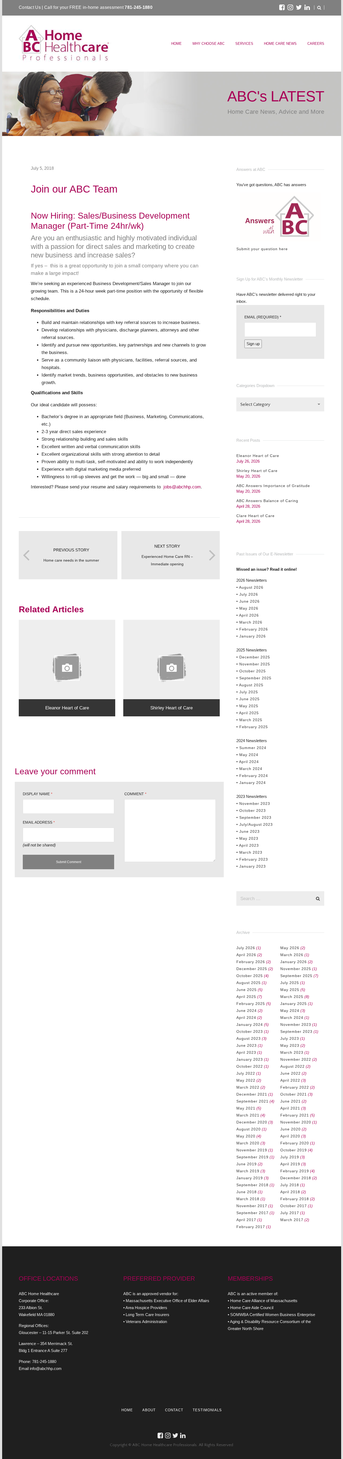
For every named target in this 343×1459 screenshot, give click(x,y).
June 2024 (246, 1010)
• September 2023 (253, 817)
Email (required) (262, 317)
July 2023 (289, 1038)
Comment (135, 794)
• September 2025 (253, 678)
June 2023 (246, 1045)
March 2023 (291, 1052)
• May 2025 (247, 706)
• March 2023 (249, 852)
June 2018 (246, 1192)
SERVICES (244, 44)
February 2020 (294, 1143)
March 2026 (291, 955)
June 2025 (246, 990)
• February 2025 (252, 727)
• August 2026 (249, 587)
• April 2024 (247, 762)
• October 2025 (251, 671)
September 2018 (252, 1185)
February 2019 (294, 1171)
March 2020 (247, 1143)
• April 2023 (247, 845)
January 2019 (249, 1178)
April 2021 (290, 1108)
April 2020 (290, 1136)
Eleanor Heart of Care (257, 456)
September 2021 (252, 1101)
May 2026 (289, 948)
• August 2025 (249, 685)
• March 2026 (249, 622)
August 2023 (248, 1038)
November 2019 (251, 1150)
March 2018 (247, 1199)
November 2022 (295, 1059)
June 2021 (290, 1101)
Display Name (37, 794)
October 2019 (293, 1150)
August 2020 (248, 1129)
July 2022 (245, 1073)
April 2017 (246, 1220)
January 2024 (249, 1024)
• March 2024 (249, 769)
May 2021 (245, 1108)
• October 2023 (251, 810)
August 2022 (292, 1066)
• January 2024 (251, 782)
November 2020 (295, 1122)
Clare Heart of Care (255, 516)
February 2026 (250, 962)
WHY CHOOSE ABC (208, 44)
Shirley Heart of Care (257, 471)
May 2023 (289, 1045)
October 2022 (249, 1066)
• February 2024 (252, 775)
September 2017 (252, 1213)
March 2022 (247, 1087)
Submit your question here (262, 249)
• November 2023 (253, 803)
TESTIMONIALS (207, 1410)
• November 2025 (253, 664)
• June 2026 (248, 601)
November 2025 (295, 969)
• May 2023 (247, 838)
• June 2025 (248, 699)
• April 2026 (247, 615)
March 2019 (247, 1171)
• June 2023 (248, 831)
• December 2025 (253, 657)
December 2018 (295, 1178)
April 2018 (290, 1192)
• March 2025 (249, 720)
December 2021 (251, 1094)
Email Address (39, 822)
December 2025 (251, 969)
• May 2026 (247, 608)
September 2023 (296, 1031)
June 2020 (290, 1129)
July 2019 (289, 1157)
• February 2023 (252, 859)
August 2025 (248, 983)
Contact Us (30, 7)
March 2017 (291, 1220)
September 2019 (252, 1157)
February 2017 (250, 1227)
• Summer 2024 (251, 748)
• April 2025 (247, 713)
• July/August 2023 (254, 824)
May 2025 (289, 990)
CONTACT (174, 1410)
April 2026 (246, 955)
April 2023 (246, 1052)
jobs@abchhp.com (182, 486)
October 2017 (293, 1206)
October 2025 (249, 976)
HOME (176, 44)
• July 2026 (247, 594)
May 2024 (289, 1010)
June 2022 (290, 1073)
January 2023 (249, 1059)
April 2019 (290, 1164)
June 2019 (246, 1164)
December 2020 (251, 1122)
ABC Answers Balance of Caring (267, 501)
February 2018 (294, 1199)
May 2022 (245, 1080)
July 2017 (289, 1213)
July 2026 (245, 948)
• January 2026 (251, 636)
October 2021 (293, 1094)
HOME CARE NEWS (280, 44)
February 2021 (294, 1115)
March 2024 (291, 1017)
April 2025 (246, 996)
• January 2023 (251, 866)
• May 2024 (247, 755)
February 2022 (294, 1087)
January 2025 (293, 1003)
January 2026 (293, 962)
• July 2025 (247, 692)
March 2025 (291, 996)
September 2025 (296, 976)
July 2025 (289, 983)
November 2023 (295, 1024)
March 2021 (247, 1115)
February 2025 (250, 1003)
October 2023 (249, 1031)
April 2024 (246, 1017)
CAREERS (315, 44)
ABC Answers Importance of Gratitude (273, 486)
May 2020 (245, 1136)
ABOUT (149, 1410)
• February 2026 (252, 629)
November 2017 (251, 1206)
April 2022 (290, 1080)
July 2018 (289, 1185)
